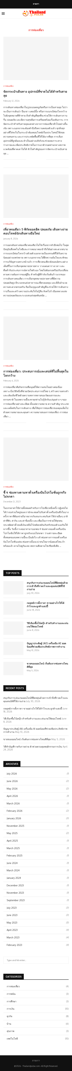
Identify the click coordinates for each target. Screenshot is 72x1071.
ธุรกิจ (38, 1016)
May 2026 (12, 788)
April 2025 (12, 840)
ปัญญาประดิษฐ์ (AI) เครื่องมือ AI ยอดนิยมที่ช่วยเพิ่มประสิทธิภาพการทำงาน (46, 645)
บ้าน (38, 1023)
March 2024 (13, 870)
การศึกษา (38, 1001)
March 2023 (13, 937)
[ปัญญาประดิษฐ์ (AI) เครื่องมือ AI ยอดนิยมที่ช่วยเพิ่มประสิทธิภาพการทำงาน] (13, 648)
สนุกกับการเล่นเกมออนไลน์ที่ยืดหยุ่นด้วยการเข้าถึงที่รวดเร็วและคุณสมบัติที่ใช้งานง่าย (47, 586)
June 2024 (12, 863)
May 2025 (12, 833)
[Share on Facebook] (33, 159)
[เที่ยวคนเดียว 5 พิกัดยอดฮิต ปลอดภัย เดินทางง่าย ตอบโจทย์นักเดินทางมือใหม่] (36, 196)
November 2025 (15, 825)
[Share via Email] (43, 159)
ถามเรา (36, 4)
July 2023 (12, 907)
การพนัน (38, 993)
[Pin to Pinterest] (40, 159)
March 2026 (13, 803)
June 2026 (12, 781)
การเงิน (38, 1008)
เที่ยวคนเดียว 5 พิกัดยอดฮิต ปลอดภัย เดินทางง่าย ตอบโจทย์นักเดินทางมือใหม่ (35, 231)
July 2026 (12, 773)
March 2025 (13, 848)
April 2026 (12, 796)
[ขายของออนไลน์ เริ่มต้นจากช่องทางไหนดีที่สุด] (13, 668)
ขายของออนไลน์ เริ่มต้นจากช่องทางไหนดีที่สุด (47, 665)
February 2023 (14, 945)
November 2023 (15, 892)
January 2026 (14, 818)
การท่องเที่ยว (38, 986)
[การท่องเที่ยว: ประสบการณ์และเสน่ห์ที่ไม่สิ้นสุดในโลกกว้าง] (36, 338)
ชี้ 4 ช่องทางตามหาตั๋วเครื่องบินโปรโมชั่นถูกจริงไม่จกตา (34, 494)
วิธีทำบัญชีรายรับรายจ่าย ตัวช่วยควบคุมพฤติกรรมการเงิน (32, 746)
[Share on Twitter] (36, 159)
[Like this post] (29, 159)
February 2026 (14, 810)
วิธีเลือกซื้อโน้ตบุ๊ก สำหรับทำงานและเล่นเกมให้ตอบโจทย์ (47, 625)
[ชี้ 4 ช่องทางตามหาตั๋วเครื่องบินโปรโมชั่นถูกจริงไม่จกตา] (36, 459)
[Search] (68, 13)
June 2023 (12, 915)
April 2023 (12, 930)
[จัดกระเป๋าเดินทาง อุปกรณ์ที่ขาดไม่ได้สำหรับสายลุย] (36, 58)
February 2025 (14, 855)
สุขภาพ (38, 1031)
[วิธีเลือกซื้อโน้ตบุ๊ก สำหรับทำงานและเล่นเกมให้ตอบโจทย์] (13, 628)
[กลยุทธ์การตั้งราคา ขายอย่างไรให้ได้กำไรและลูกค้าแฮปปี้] (13, 608)
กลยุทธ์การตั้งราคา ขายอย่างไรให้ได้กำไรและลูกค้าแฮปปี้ (45, 604)
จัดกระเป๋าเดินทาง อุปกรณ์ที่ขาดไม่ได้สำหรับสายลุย (35, 93)
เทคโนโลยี (38, 1038)
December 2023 (15, 885)
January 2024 (14, 877)
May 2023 (12, 922)
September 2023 (16, 900)
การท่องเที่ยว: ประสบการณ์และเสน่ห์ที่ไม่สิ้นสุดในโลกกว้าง (35, 373)
